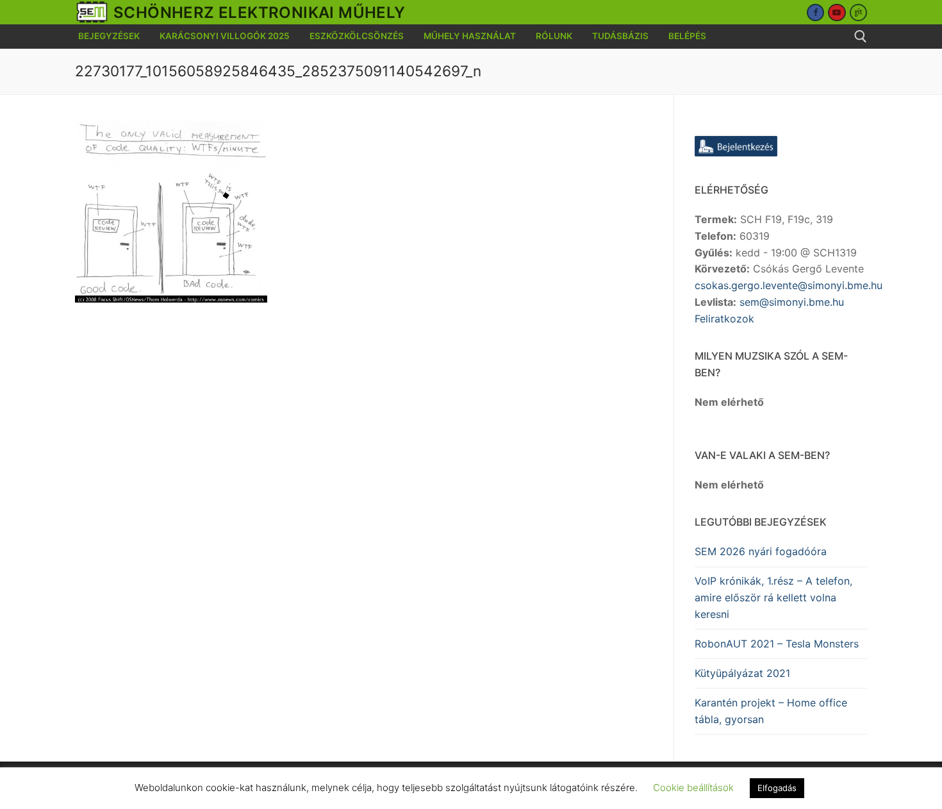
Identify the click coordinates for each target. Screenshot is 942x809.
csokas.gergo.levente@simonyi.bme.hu (788, 285)
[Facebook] (815, 12)
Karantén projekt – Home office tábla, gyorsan (771, 711)
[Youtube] (836, 12)
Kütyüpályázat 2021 (742, 673)
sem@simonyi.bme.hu (792, 302)
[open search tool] (860, 36)
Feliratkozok (724, 318)
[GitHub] (858, 12)
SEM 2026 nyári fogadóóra (761, 551)
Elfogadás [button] (777, 788)
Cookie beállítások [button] (693, 787)
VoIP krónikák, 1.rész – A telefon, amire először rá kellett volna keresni (773, 597)
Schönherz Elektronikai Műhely (259, 12)
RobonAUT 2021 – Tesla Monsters (777, 643)
